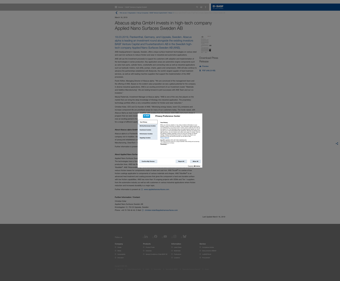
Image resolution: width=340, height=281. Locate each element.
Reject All (181, 161)
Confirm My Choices (148, 161)
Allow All (195, 161)
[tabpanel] (180, 134)
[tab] (147, 122)
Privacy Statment (164, 137)
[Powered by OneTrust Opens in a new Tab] (194, 166)
